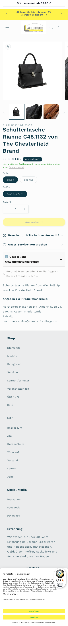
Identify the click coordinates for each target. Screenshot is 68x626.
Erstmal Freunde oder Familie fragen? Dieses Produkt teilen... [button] (32, 273)
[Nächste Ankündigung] (61, 14)
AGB (10, 435)
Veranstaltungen (18, 388)
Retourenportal (16, 167)
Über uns (13, 396)
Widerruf (13, 452)
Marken (12, 356)
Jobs (10, 476)
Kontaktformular (18, 380)
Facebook (13, 507)
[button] (7, 27)
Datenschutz (15, 443)
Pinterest (13, 515)
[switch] (60, 585)
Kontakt (12, 468)
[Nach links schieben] (4, 112)
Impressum (14, 427)
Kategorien (14, 364)
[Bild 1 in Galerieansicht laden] (16, 111)
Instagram (13, 499)
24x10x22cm (17, 194)
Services (12, 372)
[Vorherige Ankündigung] (7, 14)
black (12, 180)
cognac (30, 180)
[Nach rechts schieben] (64, 112)
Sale (10, 404)
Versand (12, 460)
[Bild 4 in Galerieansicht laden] (51, 111)
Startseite (14, 347)
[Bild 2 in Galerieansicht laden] (34, 111)
